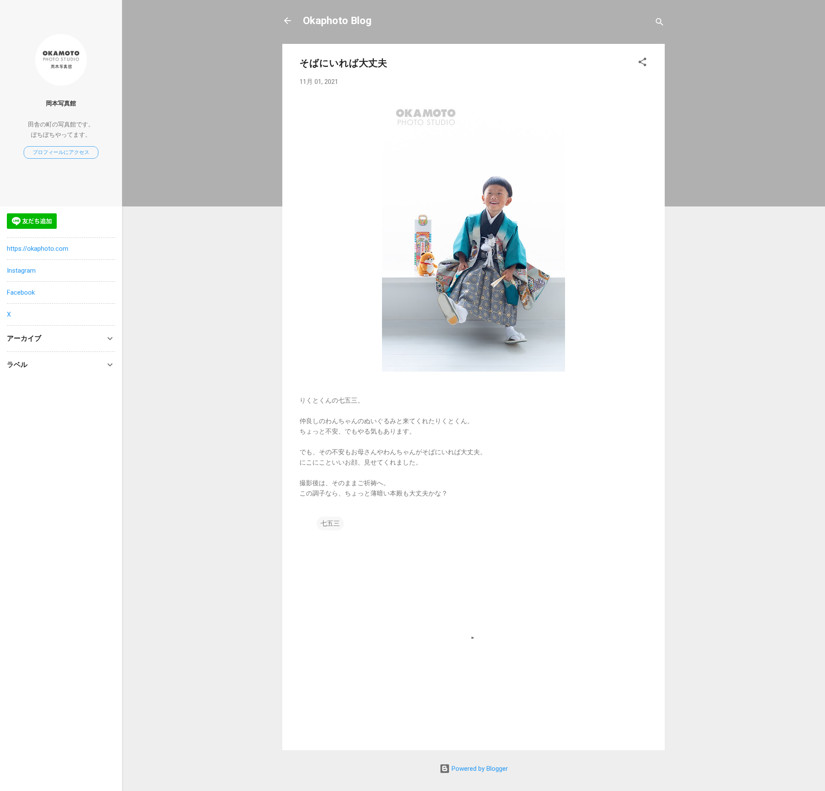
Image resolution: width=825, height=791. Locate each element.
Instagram (21, 270)
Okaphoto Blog (337, 21)
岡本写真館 (61, 103)
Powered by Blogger (479, 769)
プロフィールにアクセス (61, 152)
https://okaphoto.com (37, 248)
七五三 (330, 523)
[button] (642, 63)
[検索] (659, 23)
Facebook (21, 292)
